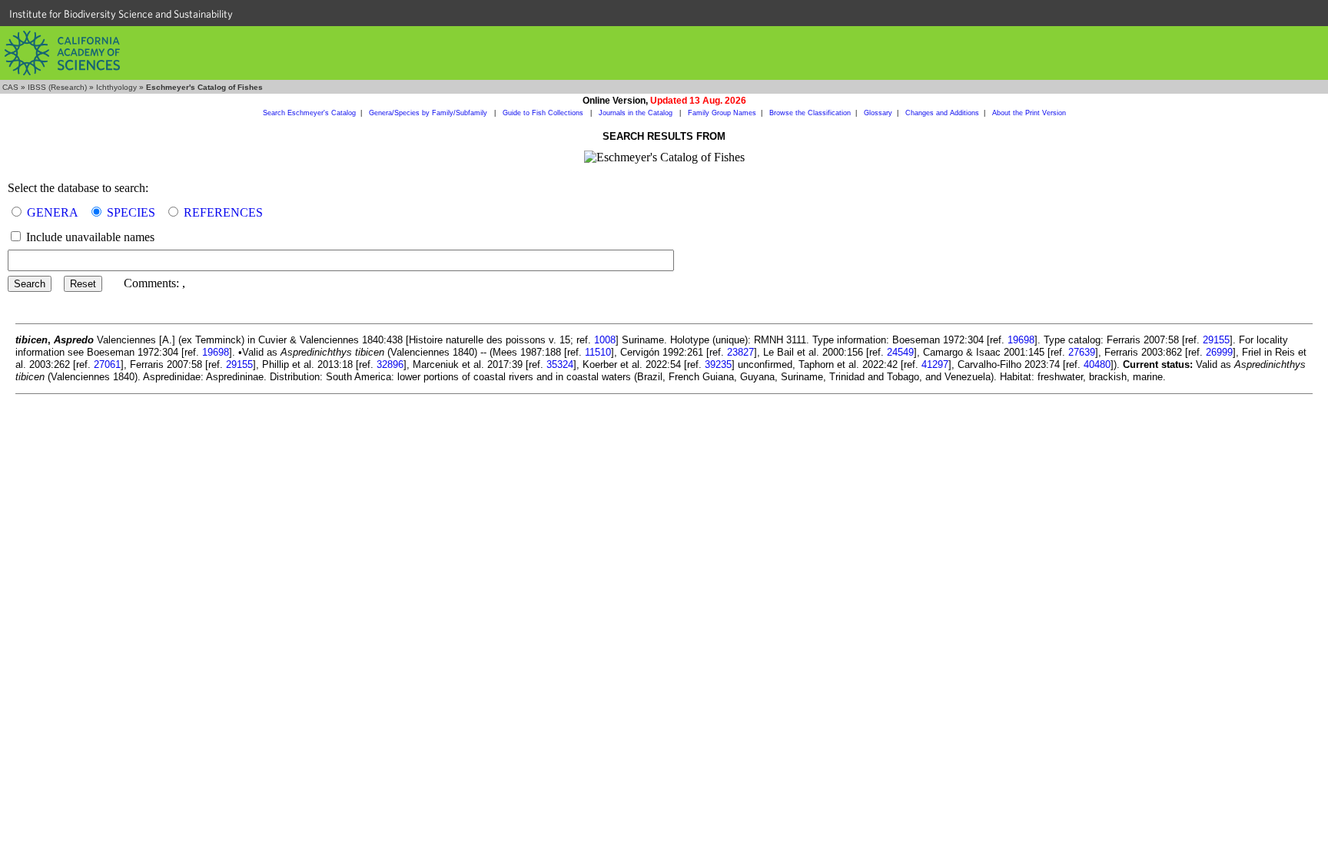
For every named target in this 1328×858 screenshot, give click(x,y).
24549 (900, 352)
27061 (107, 364)
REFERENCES (223, 212)
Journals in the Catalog (637, 113)
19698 (1021, 340)
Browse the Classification (810, 113)
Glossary (878, 113)
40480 (1097, 364)
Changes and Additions (942, 113)
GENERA (52, 212)
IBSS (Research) (57, 87)
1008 (605, 340)
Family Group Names (722, 113)
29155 (1216, 340)
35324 (559, 364)
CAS (10, 87)
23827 (740, 352)
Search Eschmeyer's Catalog (309, 113)
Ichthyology (116, 87)
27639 (1081, 352)
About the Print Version (1029, 113)
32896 (390, 364)
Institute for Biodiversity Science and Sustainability (121, 14)
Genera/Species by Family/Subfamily (429, 113)
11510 (598, 352)
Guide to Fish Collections (544, 113)
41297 (934, 364)
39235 (718, 364)
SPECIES (131, 212)
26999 (1219, 352)
